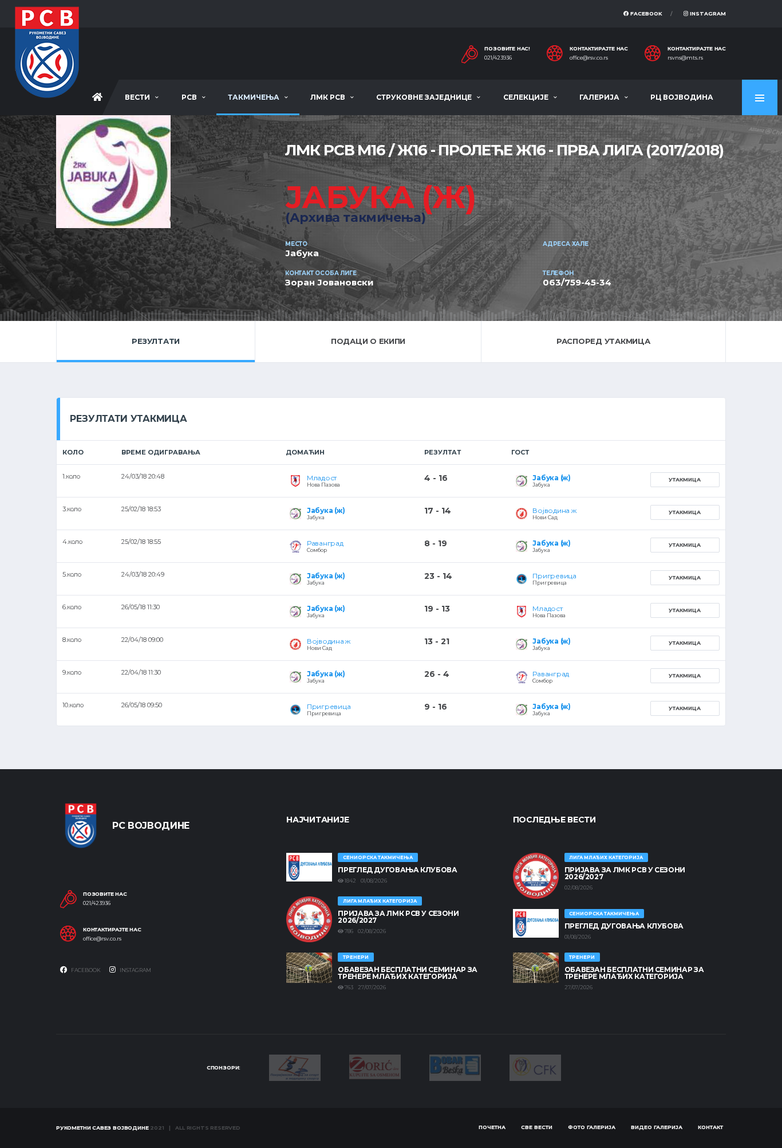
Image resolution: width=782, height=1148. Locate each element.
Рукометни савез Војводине (102, 1128)
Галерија (599, 97)
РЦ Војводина (681, 97)
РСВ (189, 97)
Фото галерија (591, 1127)
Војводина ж (554, 510)
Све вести (536, 1127)
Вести (137, 97)
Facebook (645, 13)
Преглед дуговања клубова (397, 869)
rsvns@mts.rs (685, 58)
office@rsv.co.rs (589, 58)
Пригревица (554, 575)
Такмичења (253, 97)
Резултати (156, 341)
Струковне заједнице (424, 97)
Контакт (710, 1127)
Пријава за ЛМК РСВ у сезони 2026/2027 (398, 916)
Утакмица (685, 479)
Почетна (492, 1127)
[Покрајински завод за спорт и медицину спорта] (295, 1066)
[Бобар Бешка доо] (455, 1066)
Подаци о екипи (368, 341)
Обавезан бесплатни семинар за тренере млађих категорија (407, 973)
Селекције (525, 97)
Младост (322, 477)
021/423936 (498, 58)
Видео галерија (656, 1127)
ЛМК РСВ (327, 97)
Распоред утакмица (603, 341)
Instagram (707, 13)
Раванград (325, 543)
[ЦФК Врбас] (535, 1066)
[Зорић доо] (375, 1066)
